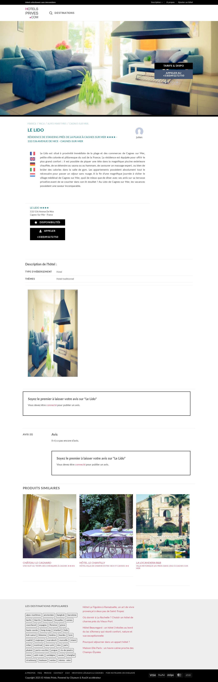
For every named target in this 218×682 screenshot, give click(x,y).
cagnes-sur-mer (78, 123)
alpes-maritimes (57, 123)
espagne (43, 625)
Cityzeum (74, 678)
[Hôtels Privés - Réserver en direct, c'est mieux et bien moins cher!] (35, 13)
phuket (29, 650)
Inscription (156, 2)
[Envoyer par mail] (171, 82)
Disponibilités (49, 222)
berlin (28, 620)
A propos (170, 2)
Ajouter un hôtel (185, 2)
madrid (29, 640)
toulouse (43, 660)
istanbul (57, 630)
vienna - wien (65, 660)
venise (53, 660)
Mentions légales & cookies (88, 673)
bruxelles (59, 620)
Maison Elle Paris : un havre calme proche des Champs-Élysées (108, 650)
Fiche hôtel (49, 520)
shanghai (71, 655)
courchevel (31, 625)
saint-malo (38, 655)
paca (42, 123)
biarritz (37, 620)
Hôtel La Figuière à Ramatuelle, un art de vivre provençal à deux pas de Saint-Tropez (108, 609)
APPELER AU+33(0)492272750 (173, 74)
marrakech (51, 640)
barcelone (72, 615)
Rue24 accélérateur (91, 678)
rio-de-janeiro (66, 650)
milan (28, 645)
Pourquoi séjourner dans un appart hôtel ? (106, 642)
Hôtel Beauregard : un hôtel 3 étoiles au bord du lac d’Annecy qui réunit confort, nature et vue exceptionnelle (108, 631)
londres (52, 635)
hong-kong (46, 630)
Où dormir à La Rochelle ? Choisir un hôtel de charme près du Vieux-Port (108, 619)
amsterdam (49, 615)
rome (28, 655)
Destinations (64, 13)
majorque (39, 640)
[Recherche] (50, 13)
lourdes (62, 635)
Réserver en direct (49, 513)
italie (66, 630)
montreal (38, 645)
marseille (64, 640)
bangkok (61, 615)
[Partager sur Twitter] (165, 82)
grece (62, 625)
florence (53, 625)
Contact (58, 673)
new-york (49, 645)
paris (66, 645)
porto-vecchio (42, 650)
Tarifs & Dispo (173, 66)
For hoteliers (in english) (120, 673)
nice (59, 645)
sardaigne (50, 655)
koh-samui (31, 635)
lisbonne (42, 635)
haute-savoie (32, 630)
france (32, 123)
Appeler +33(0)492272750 (47, 234)
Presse (48, 673)
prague (54, 650)
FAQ (40, 673)
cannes (69, 620)
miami (73, 640)
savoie (61, 655)
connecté (51, 405)
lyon (70, 635)
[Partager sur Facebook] (159, 82)
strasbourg (31, 660)
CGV (67, 673)
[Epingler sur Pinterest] (177, 82)
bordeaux (48, 620)
